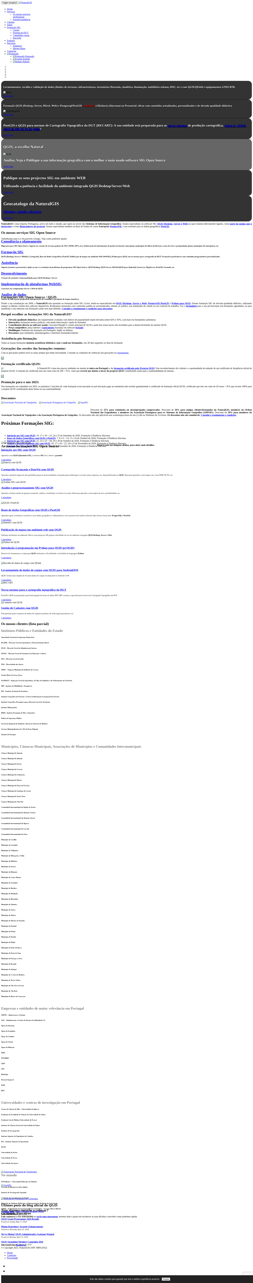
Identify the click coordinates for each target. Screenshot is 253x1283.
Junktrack (17, 46)
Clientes (10, 22)
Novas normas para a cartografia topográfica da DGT (33, 589)
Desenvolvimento (14, 273)
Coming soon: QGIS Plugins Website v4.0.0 (22, 1211)
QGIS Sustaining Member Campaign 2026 (22, 1242)
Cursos (16, 30)
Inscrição (17, 38)
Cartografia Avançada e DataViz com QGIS (27, 469)
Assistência (9, 263)
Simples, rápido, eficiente (22, 211)
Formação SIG (14, 27)
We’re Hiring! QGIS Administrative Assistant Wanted (27, 1234)
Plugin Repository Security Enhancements (22, 1226)
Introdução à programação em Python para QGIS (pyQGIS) (37, 547)
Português (29, 56)
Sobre (9, 25)
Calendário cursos (21, 35)
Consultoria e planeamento (21, 241)
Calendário (6, 460)
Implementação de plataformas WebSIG (31, 284)
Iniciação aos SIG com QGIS (18, 449)
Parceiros (11, 43)
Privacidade (12, 1258)
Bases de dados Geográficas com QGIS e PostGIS (30, 510)
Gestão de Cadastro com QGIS (19, 607)
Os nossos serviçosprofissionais (21, 15)
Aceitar (166, 1279)
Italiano (26, 61)
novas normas (177, 125)
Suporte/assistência (21, 19)
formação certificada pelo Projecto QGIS (134, 368)
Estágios (11, 40)
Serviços (11, 11)
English (26, 59)
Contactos (11, 51)
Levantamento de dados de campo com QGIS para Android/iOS (39, 570)
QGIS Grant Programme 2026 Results (20, 1219)
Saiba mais (8, 96)
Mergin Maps (19, 48)
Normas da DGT (21, 32)
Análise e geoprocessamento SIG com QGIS (27, 487)
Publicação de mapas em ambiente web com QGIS (31, 529)
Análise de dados (13, 294)
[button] (13, 53)
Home (10, 9)
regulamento (123, 353)
